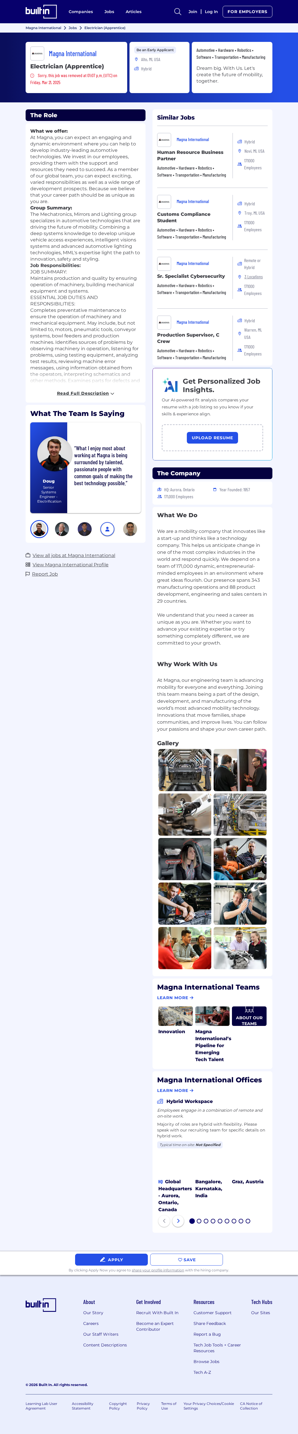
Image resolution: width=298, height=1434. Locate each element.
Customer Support (213, 1312)
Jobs (109, 11)
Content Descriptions (105, 1345)
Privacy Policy (143, 1405)
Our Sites (260, 1312)
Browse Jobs (206, 1361)
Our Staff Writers (100, 1334)
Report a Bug (207, 1334)
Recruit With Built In (157, 1312)
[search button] (178, 12)
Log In (211, 11)
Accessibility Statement (82, 1405)
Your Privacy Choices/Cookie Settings (209, 1405)
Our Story (93, 1312)
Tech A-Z (202, 1372)
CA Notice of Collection (251, 1405)
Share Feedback (210, 1323)
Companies (81, 11)
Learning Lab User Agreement (41, 1405)
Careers (91, 1323)
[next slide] (178, 1221)
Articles (133, 11)
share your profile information (158, 1270)
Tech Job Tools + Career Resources (217, 1347)
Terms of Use (168, 1405)
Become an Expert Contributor (155, 1326)
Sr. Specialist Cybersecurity (191, 276)
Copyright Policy (118, 1405)
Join (193, 11)
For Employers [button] (247, 11)
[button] (39, 529)
